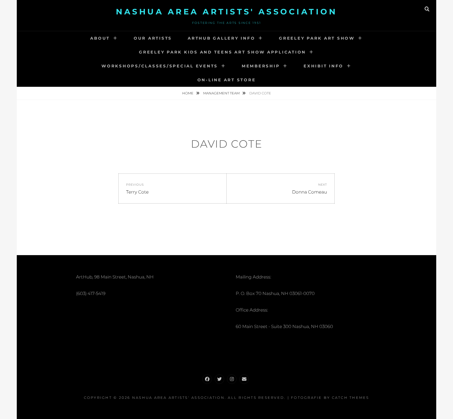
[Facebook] (207, 379)
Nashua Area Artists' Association (226, 12)
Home (188, 93)
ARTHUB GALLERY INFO (221, 38)
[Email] (244, 379)
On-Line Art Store (226, 79)
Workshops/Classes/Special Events (159, 65)
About (100, 38)
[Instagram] (231, 379)
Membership (261, 65)
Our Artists (153, 38)
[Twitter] (219, 379)
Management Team (221, 93)
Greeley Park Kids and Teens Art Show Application (222, 52)
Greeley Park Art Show (317, 38)
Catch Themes (350, 397)
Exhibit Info (323, 65)
